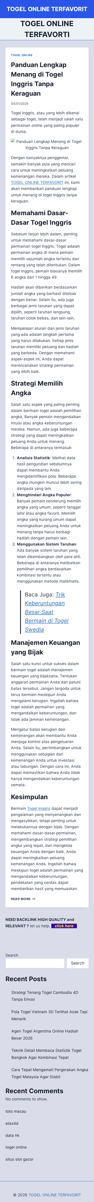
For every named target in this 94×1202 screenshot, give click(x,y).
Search (11, 955)
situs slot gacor (19, 1159)
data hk (12, 1135)
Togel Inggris (38, 808)
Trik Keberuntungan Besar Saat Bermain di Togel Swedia (46, 612)
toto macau (15, 1111)
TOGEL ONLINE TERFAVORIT (55, 1195)
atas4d (11, 1123)
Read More (23, 899)
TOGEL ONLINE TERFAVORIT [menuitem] (37, 182)
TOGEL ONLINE (21, 55)
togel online (16, 1147)
